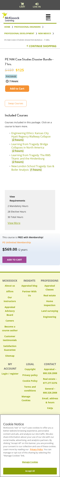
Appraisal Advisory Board (10, 311)
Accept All (30, 470)
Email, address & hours (50, 400)
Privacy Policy (36, 449)
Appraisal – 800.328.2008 (50, 371)
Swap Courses (15, 103)
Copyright (30, 369)
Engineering (49, 316)
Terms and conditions (30, 388)
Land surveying (49, 310)
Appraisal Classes (49, 287)
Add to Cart (17, 88)
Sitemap (9, 355)
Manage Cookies (30, 398)
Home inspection (49, 303)
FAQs (50, 408)
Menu (48, 20)
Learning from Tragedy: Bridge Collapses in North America (29, 147)
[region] (30, 445)
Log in (37, 6)
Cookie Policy (30, 380)
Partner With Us (29, 293)
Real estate (50, 295)
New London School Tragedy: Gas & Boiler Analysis (32, 167)
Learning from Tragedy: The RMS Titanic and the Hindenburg (31, 158)
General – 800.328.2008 (50, 390)
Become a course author (10, 328)
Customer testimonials (10, 338)
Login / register (10, 373)
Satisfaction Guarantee (9, 348)
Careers (10, 320)
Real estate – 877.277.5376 (50, 380)
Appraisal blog (29, 285)
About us (10, 285)
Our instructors (10, 299)
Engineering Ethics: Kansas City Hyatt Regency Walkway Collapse (31, 136)
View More (14, 223)
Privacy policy (30, 375)
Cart (22, 6)
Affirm (9, 291)
